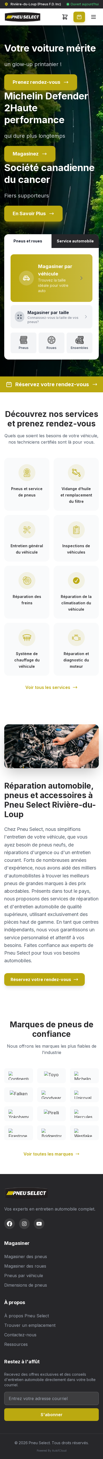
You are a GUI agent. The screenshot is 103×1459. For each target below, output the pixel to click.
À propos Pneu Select (26, 1315)
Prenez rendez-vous (36, 82)
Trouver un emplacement (29, 1325)
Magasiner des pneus (25, 1256)
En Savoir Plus (29, 213)
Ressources (16, 1344)
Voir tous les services (47, 687)
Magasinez (26, 154)
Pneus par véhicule (23, 1275)
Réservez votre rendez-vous (41, 979)
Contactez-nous (20, 1334)
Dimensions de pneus (25, 1285)
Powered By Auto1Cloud (52, 1450)
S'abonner (52, 1414)
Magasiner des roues (25, 1266)
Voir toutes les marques (48, 1154)
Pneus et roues (27, 241)
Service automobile (75, 241)
